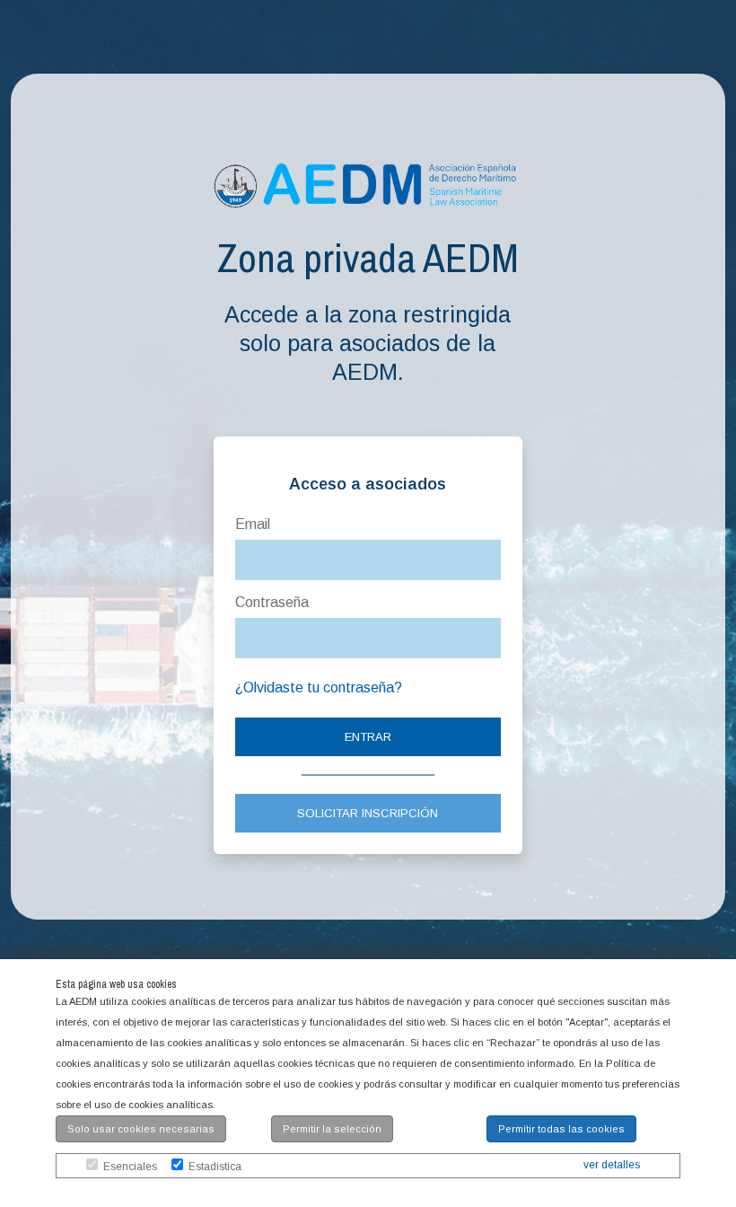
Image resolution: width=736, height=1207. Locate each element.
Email (252, 524)
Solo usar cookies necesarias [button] (141, 1128)
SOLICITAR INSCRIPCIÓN (367, 813)
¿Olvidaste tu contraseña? (318, 687)
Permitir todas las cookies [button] (561, 1128)
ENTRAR (368, 737)
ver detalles (611, 1165)
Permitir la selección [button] (332, 1128)
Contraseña (272, 602)
